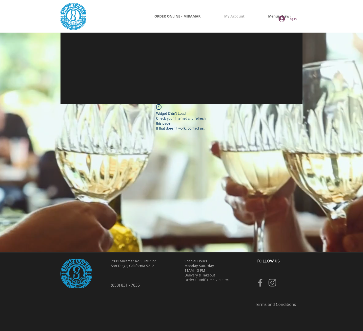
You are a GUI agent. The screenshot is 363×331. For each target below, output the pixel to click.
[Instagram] (272, 282)
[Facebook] (260, 282)
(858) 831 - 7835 (125, 285)
